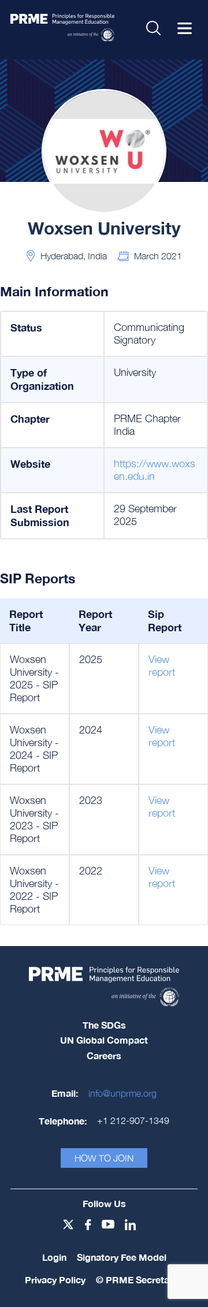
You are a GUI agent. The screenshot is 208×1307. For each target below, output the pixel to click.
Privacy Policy (55, 1279)
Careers (104, 1055)
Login (54, 1257)
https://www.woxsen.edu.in (154, 469)
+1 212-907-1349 (133, 1120)
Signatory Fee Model (121, 1257)
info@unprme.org (122, 1093)
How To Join (104, 1158)
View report (161, 665)
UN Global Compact (104, 1039)
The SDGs (104, 1024)
